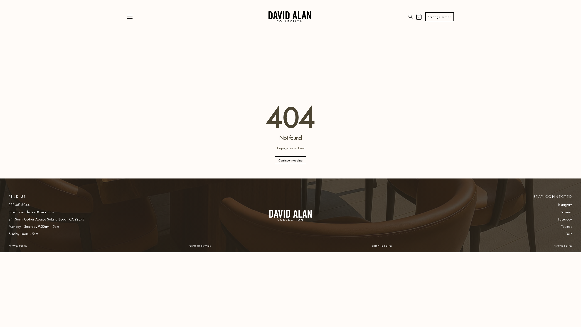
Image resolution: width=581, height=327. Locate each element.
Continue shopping (290, 160)
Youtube (566, 226)
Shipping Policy (382, 245)
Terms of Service (200, 245)
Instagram (565, 204)
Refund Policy (563, 245)
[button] (130, 17)
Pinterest (566, 212)
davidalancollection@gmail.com (31, 212)
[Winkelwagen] (419, 16)
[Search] (411, 16)
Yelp (569, 233)
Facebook (565, 219)
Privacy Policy (18, 245)
